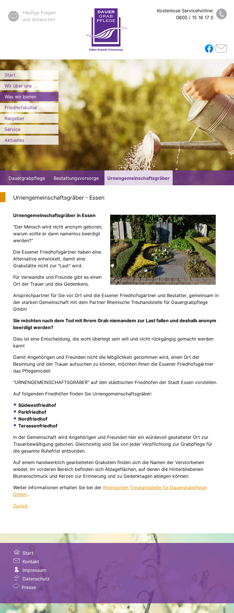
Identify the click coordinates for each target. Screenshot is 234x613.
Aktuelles (14, 140)
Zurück (20, 506)
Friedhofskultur (21, 107)
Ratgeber (14, 118)
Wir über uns (18, 86)
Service (13, 129)
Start (10, 75)
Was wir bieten (20, 96)
